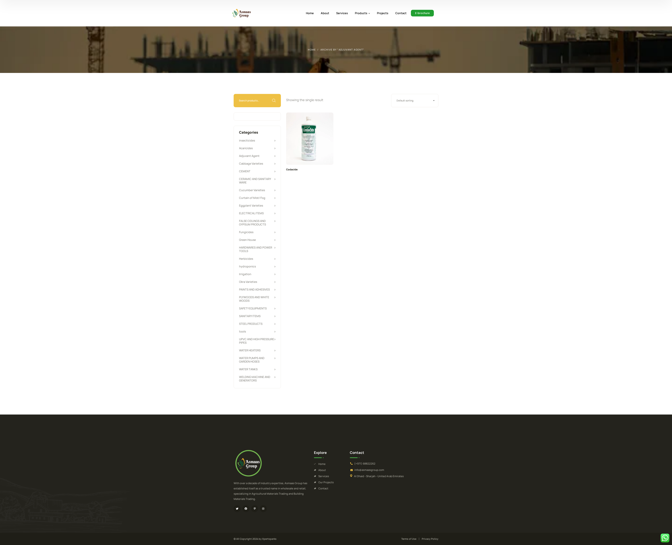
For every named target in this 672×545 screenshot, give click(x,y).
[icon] (237, 508)
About (322, 470)
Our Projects (326, 482)
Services (323, 476)
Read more (309, 138)
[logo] (241, 13)
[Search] (273, 100)
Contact (323, 488)
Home (312, 49)
